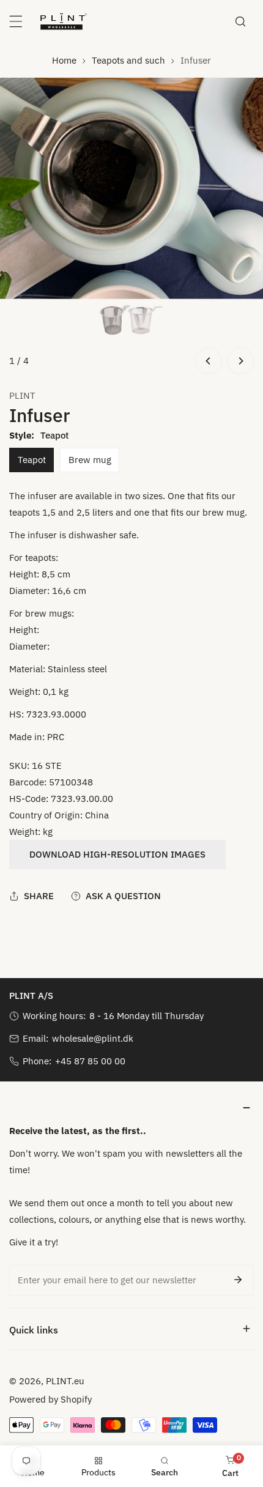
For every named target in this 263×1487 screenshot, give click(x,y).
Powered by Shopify (50, 1399)
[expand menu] (15, 21)
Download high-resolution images (117, 854)
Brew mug (90, 459)
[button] (131, 1107)
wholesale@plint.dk (92, 1038)
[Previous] (208, 360)
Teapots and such (128, 60)
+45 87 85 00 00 (90, 1061)
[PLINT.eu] (63, 21)
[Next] (240, 360)
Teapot (32, 459)
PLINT (22, 395)
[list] (131, 227)
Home (64, 60)
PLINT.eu (65, 1381)
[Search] (240, 21)
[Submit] (238, 1279)
